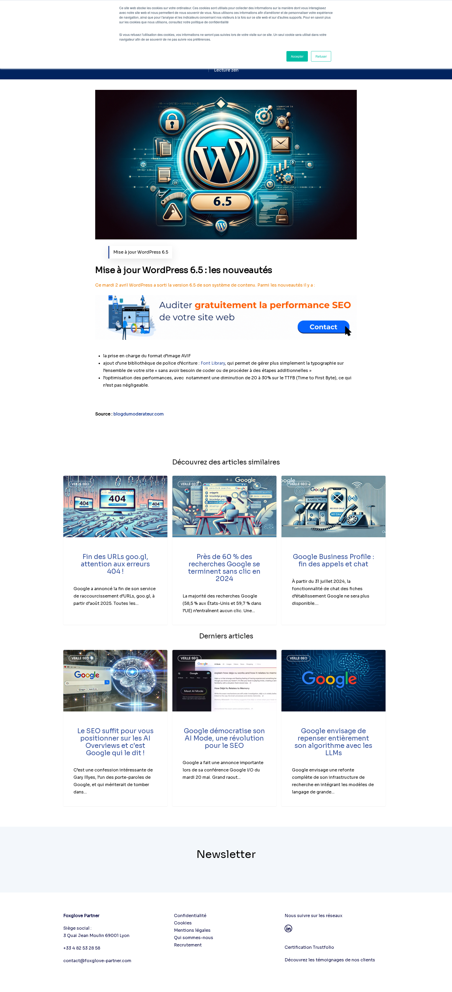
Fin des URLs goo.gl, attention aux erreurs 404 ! (115, 564)
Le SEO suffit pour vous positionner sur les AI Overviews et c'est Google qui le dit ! (115, 742)
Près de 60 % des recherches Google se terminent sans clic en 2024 (224, 568)
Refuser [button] (321, 56)
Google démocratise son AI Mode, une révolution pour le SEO (224, 738)
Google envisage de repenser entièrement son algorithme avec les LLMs (333, 742)
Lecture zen (226, 70)
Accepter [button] (297, 56)
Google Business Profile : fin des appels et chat (333, 560)
